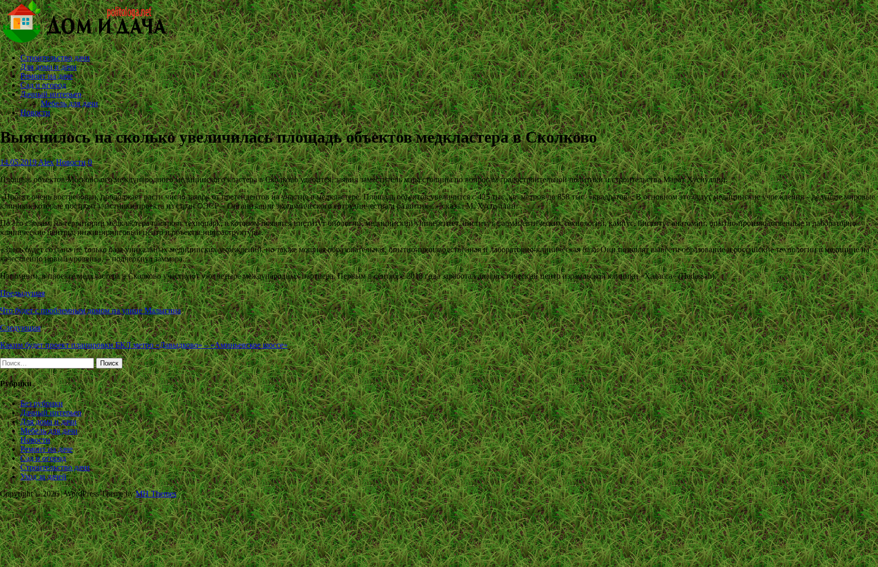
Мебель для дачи (69, 103)
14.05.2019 (18, 162)
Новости (35, 112)
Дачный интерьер (50, 94)
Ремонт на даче (46, 76)
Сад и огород (43, 85)
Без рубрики (41, 403)
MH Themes (156, 493)
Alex (46, 162)
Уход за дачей (43, 476)
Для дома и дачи (48, 66)
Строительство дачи (55, 57)
